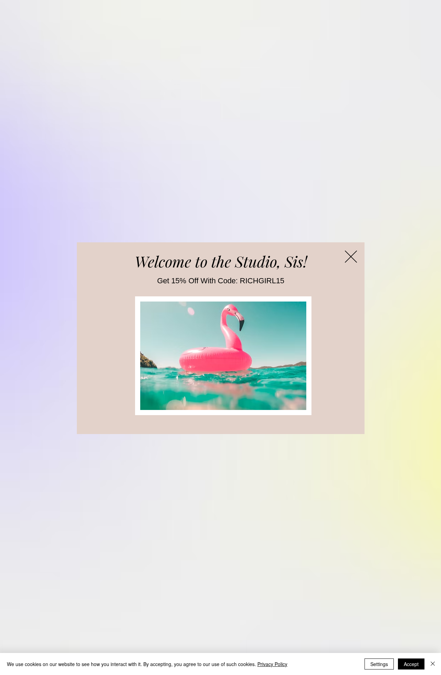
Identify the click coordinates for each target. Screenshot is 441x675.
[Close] (433, 663)
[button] (351, 257)
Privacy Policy (272, 664)
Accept (411, 664)
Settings (379, 664)
